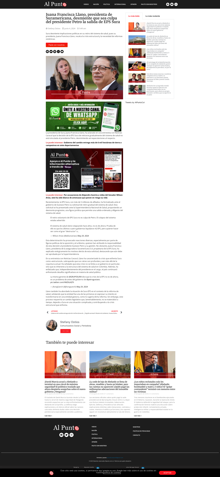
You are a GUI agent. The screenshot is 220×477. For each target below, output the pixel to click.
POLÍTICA (106, 4)
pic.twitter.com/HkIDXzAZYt (62, 282)
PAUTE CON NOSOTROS (149, 4)
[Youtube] (171, 4)
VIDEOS (86, 4)
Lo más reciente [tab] (153, 16)
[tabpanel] (149, 59)
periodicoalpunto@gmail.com (115, 457)
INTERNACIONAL (120, 4)
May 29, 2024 (83, 236)
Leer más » (48, 416)
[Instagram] (176, 4)
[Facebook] (167, 4)
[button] (47, 51)
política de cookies (112, 472)
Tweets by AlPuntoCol (135, 102)
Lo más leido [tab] (134, 16)
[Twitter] (66, 435)
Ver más (65, 331)
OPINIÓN (133, 4)
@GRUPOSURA (75, 277)
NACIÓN (96, 4)
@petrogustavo (93, 279)
